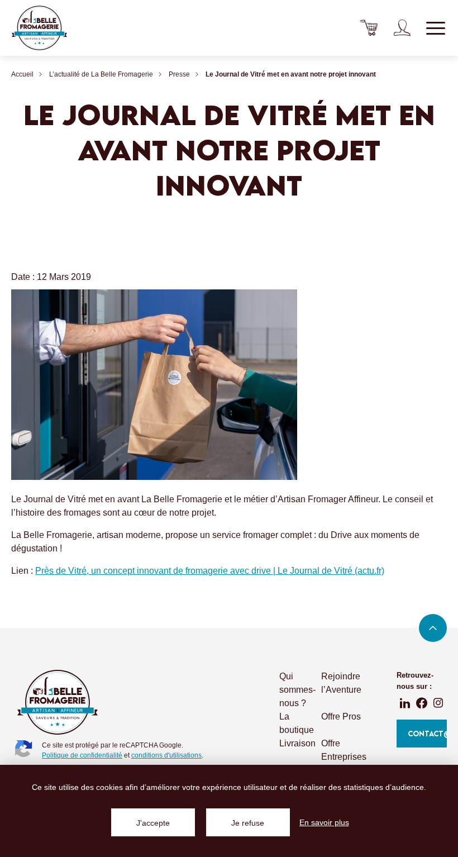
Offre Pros (341, 716)
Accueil (22, 74)
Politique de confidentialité (82, 755)
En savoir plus (324, 822)
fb (421, 702)
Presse (179, 74)
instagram (438, 702)
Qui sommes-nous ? (297, 690)
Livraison (297, 743)
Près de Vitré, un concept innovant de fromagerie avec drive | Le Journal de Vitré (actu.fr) (209, 570)
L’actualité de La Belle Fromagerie (101, 74)
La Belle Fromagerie (39, 28)
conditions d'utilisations (166, 755)
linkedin (405, 702)
